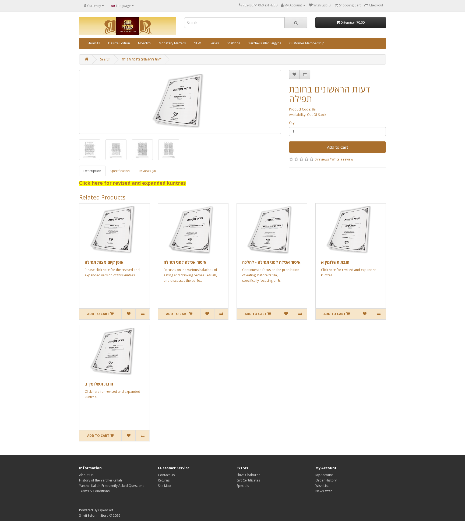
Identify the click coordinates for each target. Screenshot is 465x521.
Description (92, 171)
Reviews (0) (147, 171)
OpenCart (105, 510)
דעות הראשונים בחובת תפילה (141, 59)
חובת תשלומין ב (99, 384)
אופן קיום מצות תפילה (104, 262)
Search (105, 59)
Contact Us (166, 475)
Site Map (164, 485)
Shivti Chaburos (248, 475)
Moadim (144, 43)
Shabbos (233, 43)
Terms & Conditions (94, 491)
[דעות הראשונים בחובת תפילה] (180, 102)
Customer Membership (307, 43)
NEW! (198, 43)
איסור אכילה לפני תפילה (185, 262)
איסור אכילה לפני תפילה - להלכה (271, 262)
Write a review (342, 159)
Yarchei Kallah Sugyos (264, 43)
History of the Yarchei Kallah (100, 480)
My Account (324, 475)
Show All (93, 43)
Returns (164, 480)
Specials (243, 485)
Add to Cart (337, 147)
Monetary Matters (172, 43)
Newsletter (323, 491)
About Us (86, 475)
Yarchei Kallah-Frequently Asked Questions (111, 485)
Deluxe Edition (119, 43)
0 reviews (322, 159)
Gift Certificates (248, 480)
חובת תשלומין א (335, 262)
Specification (120, 171)
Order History (326, 480)
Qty (291, 122)
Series (214, 43)
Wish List (322, 485)
